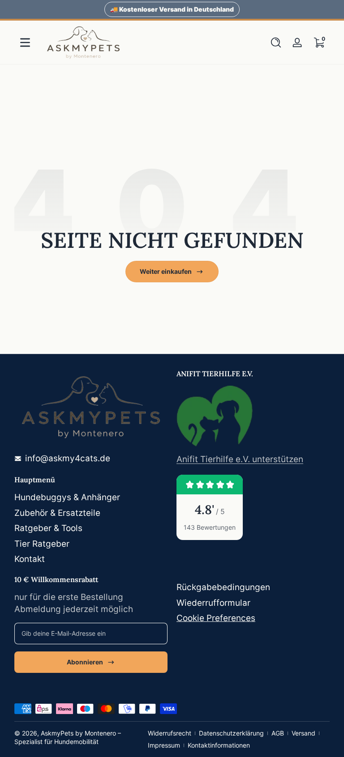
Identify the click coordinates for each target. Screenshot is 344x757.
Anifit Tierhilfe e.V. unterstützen (239, 459)
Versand (303, 733)
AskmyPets (57, 733)
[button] (276, 42)
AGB (277, 733)
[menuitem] (91, 498)
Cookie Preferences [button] (215, 618)
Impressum (164, 745)
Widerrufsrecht (169, 733)
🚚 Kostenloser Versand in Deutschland (172, 9)
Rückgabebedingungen (223, 587)
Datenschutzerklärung (231, 733)
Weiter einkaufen (166, 271)
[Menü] (25, 42)
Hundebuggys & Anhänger (67, 497)
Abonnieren (85, 662)
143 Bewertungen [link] (210, 527)
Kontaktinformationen (219, 745)
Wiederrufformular (213, 603)
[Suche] (276, 42)
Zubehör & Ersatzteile (57, 513)
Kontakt (29, 559)
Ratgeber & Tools (48, 528)
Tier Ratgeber (41, 544)
